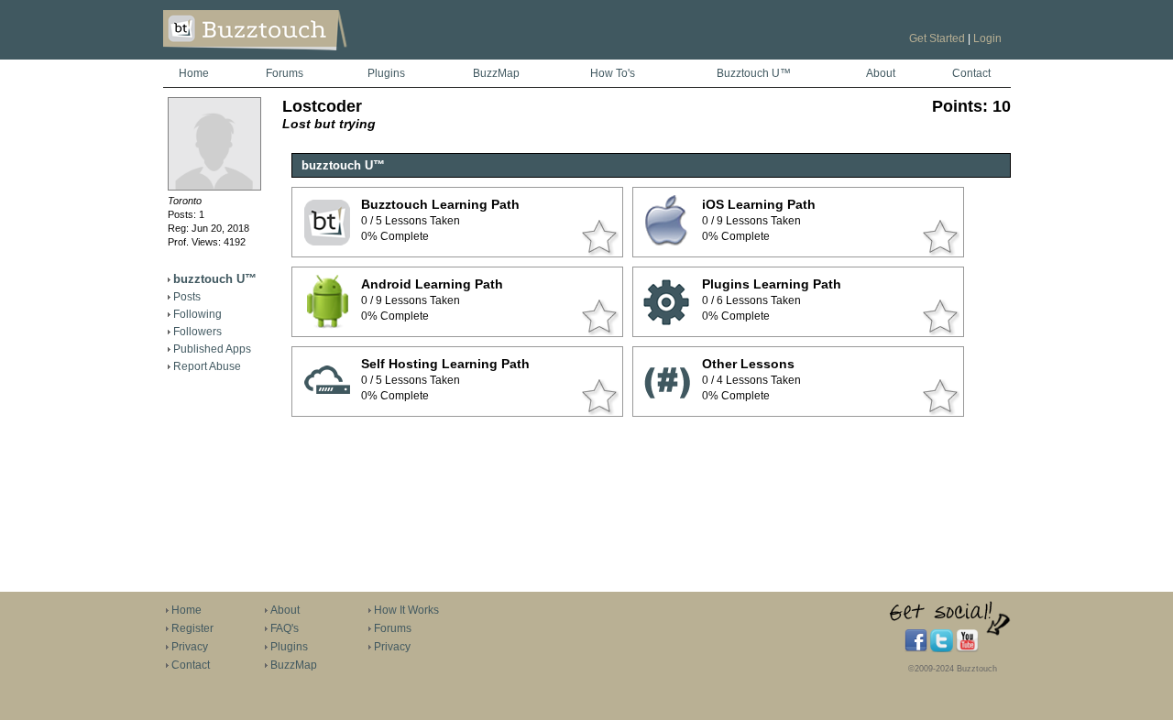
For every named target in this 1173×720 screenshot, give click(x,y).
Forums (284, 73)
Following (197, 314)
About (880, 73)
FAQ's (284, 628)
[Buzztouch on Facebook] (915, 648)
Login (987, 38)
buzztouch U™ (215, 279)
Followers (197, 331)
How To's (612, 73)
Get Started (937, 38)
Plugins (386, 73)
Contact (971, 73)
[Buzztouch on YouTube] (967, 648)
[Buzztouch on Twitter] (941, 648)
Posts (187, 296)
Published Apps (212, 349)
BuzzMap (496, 73)
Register (192, 628)
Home (194, 73)
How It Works (406, 610)
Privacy (189, 646)
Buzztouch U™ (754, 73)
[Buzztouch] (300, 55)
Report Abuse (207, 366)
